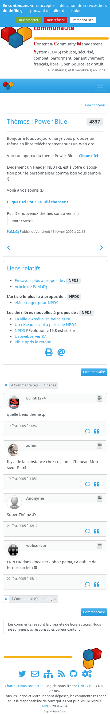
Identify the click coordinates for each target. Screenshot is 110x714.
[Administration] (87, 673)
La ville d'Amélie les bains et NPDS (46, 318)
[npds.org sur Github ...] (75, 673)
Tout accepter (28, 20)
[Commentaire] (87, 431)
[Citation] (96, 431)
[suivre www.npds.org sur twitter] (24, 673)
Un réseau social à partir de (40, 324)
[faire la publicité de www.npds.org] (36, 673)
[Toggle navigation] (100, 86)
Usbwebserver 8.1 (31, 336)
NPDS (71, 324)
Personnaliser (83, 20)
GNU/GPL (85, 686)
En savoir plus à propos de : (40, 280)
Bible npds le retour (33, 341)
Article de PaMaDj (31, 286)
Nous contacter (30, 686)
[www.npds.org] (90, 656)
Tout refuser (56, 20)
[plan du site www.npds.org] (50, 673)
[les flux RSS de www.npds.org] (63, 673)
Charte (10, 686)
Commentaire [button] (94, 372)
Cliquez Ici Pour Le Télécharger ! (37, 201)
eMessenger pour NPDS (36, 302)
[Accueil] (8, 86)
